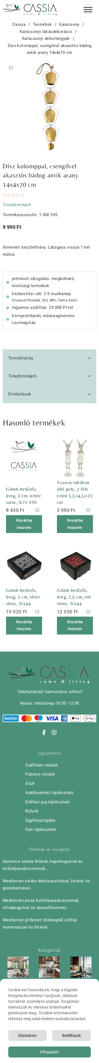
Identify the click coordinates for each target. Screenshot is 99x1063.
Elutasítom (27, 1035)
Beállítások (71, 1035)
